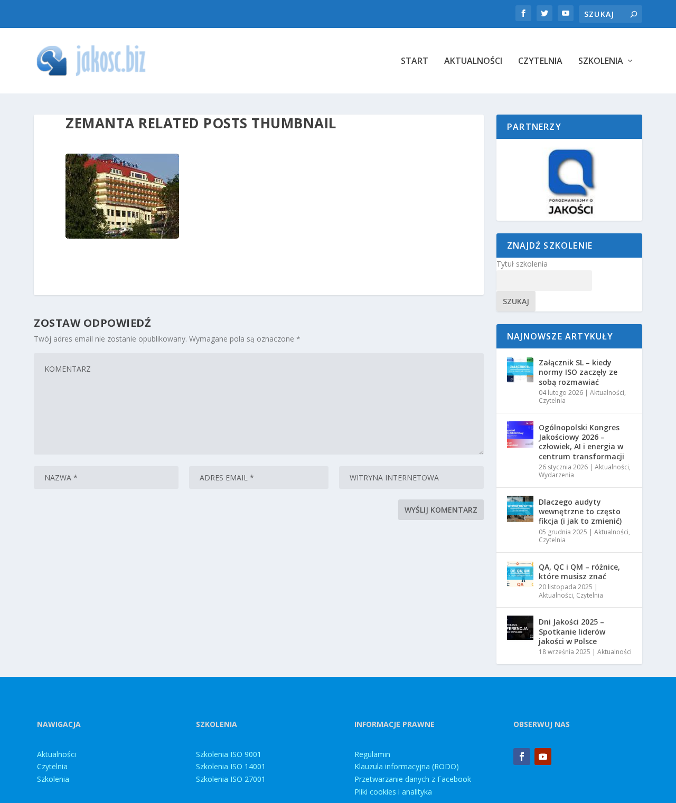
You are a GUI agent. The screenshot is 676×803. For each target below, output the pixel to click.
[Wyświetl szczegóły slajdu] (569, 180)
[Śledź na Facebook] (521, 756)
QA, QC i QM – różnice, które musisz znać (579, 571)
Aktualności (473, 61)
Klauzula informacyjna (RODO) (406, 766)
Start (414, 61)
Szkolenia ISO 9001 (228, 754)
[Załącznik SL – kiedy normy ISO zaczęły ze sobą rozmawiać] (520, 369)
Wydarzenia (556, 474)
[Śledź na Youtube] (542, 756)
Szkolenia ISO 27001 (231, 779)
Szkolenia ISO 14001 (231, 766)
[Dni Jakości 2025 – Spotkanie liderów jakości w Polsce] (520, 629)
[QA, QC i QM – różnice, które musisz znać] (520, 574)
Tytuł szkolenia (522, 264)
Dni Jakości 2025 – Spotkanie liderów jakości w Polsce (572, 631)
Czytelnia (540, 61)
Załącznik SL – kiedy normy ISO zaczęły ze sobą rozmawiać (578, 371)
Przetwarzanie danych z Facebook (412, 779)
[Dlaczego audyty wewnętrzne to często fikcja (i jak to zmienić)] (520, 509)
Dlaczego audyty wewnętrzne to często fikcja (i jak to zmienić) (580, 511)
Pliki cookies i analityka (393, 792)
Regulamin (372, 754)
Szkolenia (600, 61)
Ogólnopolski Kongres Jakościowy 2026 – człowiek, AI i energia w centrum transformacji (581, 441)
